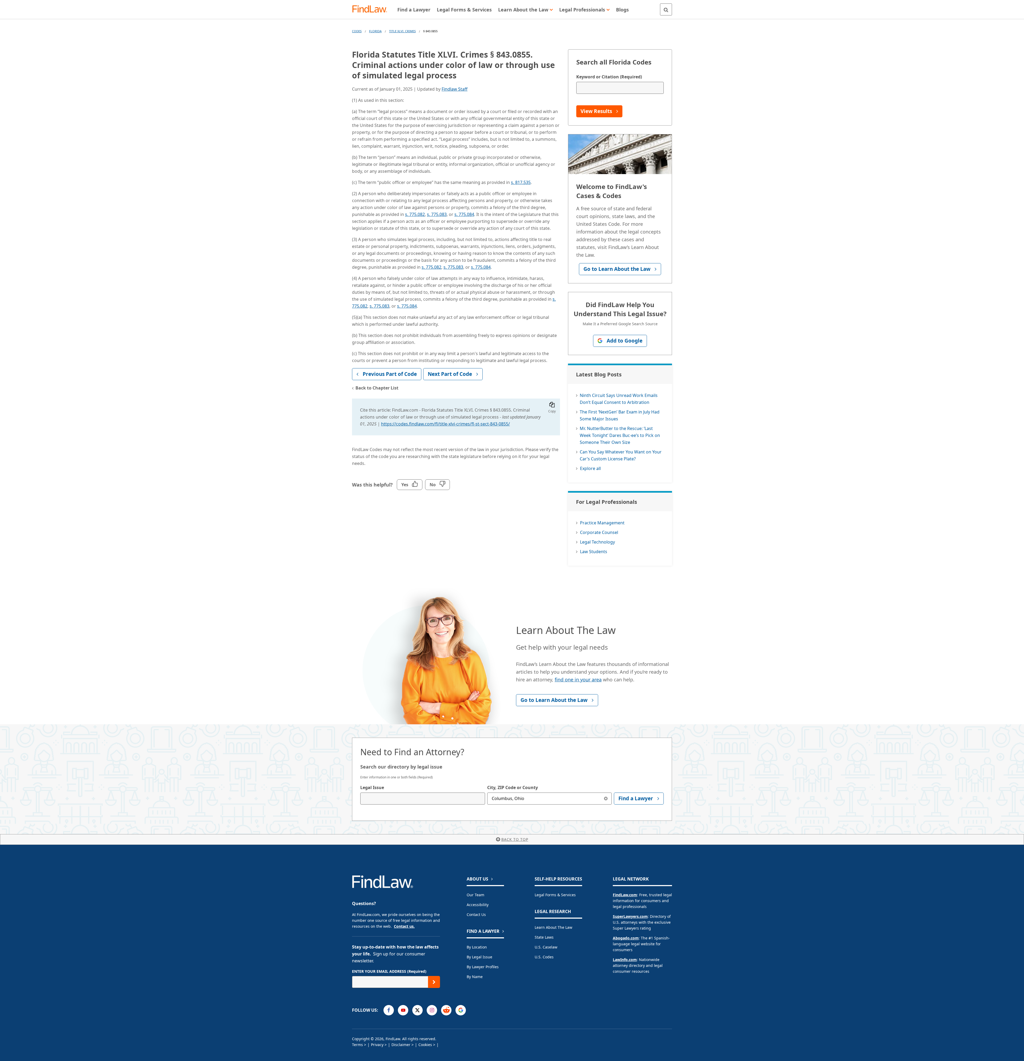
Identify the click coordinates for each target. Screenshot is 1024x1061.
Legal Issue (372, 787)
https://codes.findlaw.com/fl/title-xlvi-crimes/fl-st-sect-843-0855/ (445, 424)
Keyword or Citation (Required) (609, 77)
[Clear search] (606, 799)
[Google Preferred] (460, 1010)
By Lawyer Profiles (483, 966)
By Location (477, 947)
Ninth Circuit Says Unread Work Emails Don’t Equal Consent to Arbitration (619, 398)
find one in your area (578, 679)
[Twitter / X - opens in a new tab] (417, 1010)
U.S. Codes (544, 956)
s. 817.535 (521, 182)
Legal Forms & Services (555, 894)
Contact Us (476, 914)
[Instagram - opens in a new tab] (432, 1010)
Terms (357, 1044)
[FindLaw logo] (371, 9)
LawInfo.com (625, 959)
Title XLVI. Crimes (402, 31)
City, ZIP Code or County (512, 787)
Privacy (377, 1044)
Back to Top (514, 839)
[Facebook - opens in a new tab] (388, 1010)
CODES (357, 31)
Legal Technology (597, 542)
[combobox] (422, 799)
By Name (475, 976)
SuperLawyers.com (630, 916)
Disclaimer (400, 1044)
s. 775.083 (437, 214)
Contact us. (404, 926)
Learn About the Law (553, 927)
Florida (375, 31)
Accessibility (478, 904)
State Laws (544, 937)
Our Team (475, 894)
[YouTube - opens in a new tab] (403, 1010)
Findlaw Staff (454, 89)
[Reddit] (446, 1010)
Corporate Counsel (599, 532)
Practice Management (602, 523)
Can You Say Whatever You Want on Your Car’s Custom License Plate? (621, 455)
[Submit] (434, 982)
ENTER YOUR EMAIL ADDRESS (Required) (389, 971)
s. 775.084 (464, 214)
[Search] (666, 9)
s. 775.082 (415, 214)
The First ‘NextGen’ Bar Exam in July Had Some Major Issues (619, 415)
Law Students (593, 551)
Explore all (590, 468)
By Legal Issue (479, 956)
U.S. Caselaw (546, 947)
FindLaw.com (625, 894)
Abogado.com (626, 938)
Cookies (425, 1044)
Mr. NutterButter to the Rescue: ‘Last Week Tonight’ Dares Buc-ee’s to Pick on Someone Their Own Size (620, 435)
